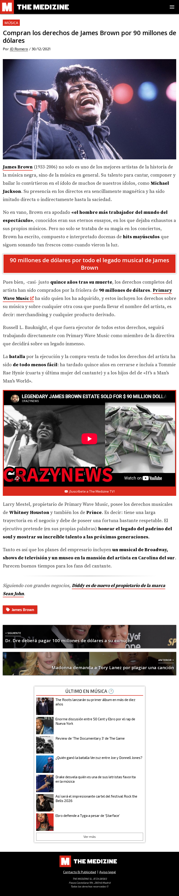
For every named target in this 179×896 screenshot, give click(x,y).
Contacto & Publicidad (79, 872)
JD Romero (19, 49)
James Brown (18, 167)
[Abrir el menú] (172, 7)
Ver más (89, 837)
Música (11, 22)
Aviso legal (107, 872)
